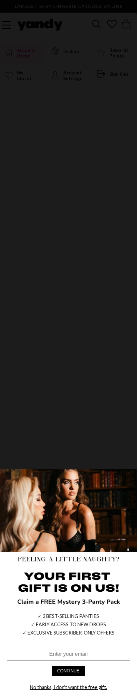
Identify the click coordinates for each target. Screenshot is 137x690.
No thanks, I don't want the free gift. (68, 687)
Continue (68, 670)
